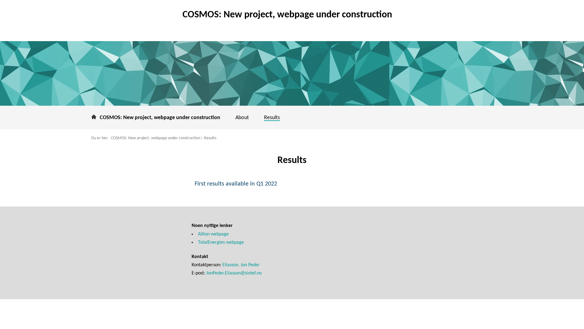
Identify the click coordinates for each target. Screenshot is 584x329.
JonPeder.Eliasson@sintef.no (234, 273)
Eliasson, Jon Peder (241, 265)
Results (210, 138)
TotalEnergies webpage (221, 242)
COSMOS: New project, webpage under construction (155, 138)
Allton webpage (213, 234)
